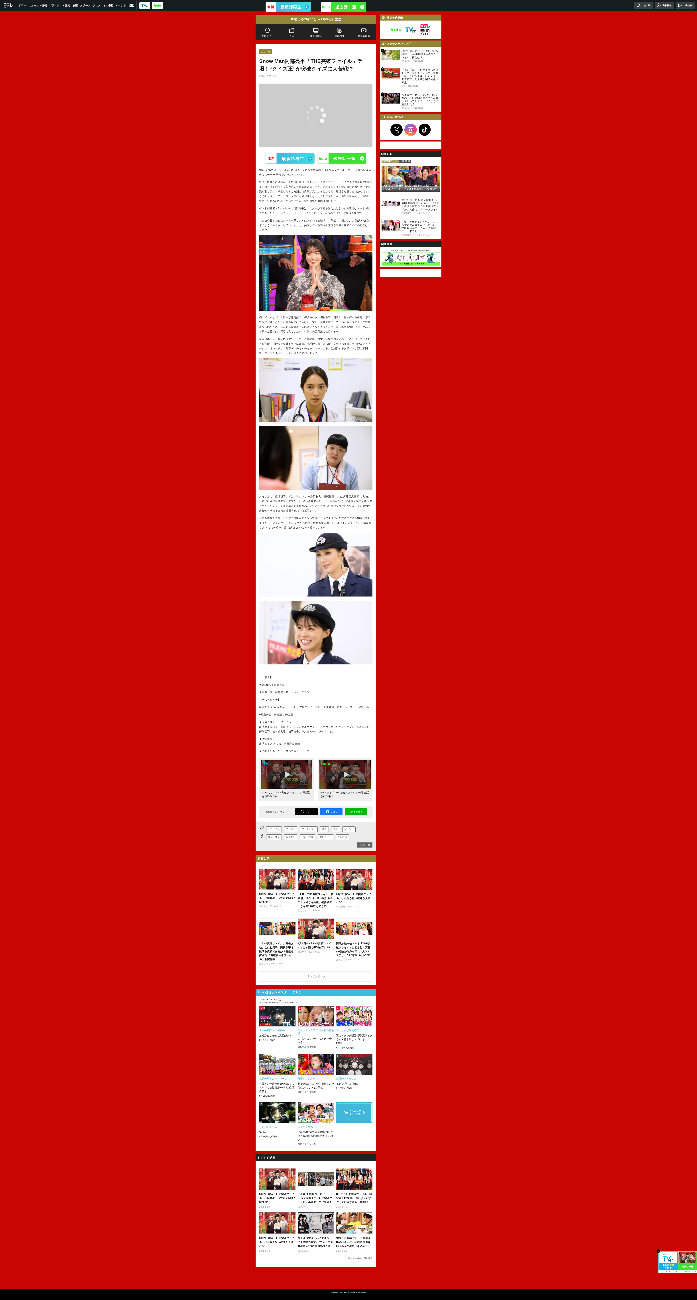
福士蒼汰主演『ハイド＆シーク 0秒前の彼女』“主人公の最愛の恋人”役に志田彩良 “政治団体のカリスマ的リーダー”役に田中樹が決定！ (315, 1242)
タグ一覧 (365, 844)
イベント (121, 5)
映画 (75, 5)
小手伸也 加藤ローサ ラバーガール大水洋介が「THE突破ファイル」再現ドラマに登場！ (316, 1198)
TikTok (425, 130)
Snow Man (274, 837)
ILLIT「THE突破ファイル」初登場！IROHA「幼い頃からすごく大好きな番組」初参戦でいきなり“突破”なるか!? (354, 1198)
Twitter (396, 130)
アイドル (290, 829)
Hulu (341, 158)
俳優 (335, 829)
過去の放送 (316, 36)
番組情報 (340, 36)
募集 (291, 36)
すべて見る (314, 976)
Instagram (410, 130)
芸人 (324, 829)
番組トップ (268, 36)
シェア (334, 811)
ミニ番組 (108, 5)
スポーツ (85, 5)
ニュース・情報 (37, 5)
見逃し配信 (364, 36)
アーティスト (309, 829)
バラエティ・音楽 (59, 5)
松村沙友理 (307, 837)
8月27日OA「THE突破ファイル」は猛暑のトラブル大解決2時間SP (277, 1198)
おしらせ (265, 51)
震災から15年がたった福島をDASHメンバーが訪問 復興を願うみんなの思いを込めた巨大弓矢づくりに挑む (353, 1242)
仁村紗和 (342, 837)
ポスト (309, 811)
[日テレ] (8, 5)
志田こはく (325, 837)
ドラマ (22, 5)
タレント (348, 829)
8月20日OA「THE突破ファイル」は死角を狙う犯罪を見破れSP (276, 1242)
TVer (290, 158)
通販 (131, 5)
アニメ (97, 5)
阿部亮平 (290, 837)
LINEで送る (356, 811)
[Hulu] (343, 7)
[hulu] (157, 5)
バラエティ (274, 829)
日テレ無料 (425, 29)
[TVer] (144, 5)
